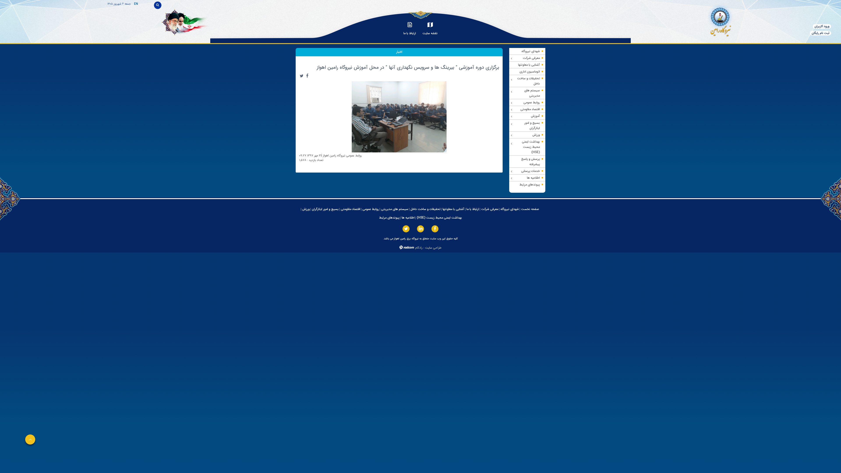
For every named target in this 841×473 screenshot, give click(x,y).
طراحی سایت (433, 247)
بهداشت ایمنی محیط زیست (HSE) (439, 217)
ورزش (306, 209)
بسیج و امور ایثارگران (325, 209)
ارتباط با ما (472, 209)
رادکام (418, 247)
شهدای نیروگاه (509, 209)
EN (136, 4)
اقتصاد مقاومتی (350, 209)
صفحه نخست (530, 209)
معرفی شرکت (489, 209)
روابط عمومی (370, 209)
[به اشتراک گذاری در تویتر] (302, 75)
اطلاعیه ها (408, 217)
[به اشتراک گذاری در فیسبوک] (307, 75)
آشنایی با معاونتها (453, 209)
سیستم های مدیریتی (394, 209)
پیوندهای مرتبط (389, 217)
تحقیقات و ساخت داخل (425, 209)
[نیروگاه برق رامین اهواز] (684, 20)
